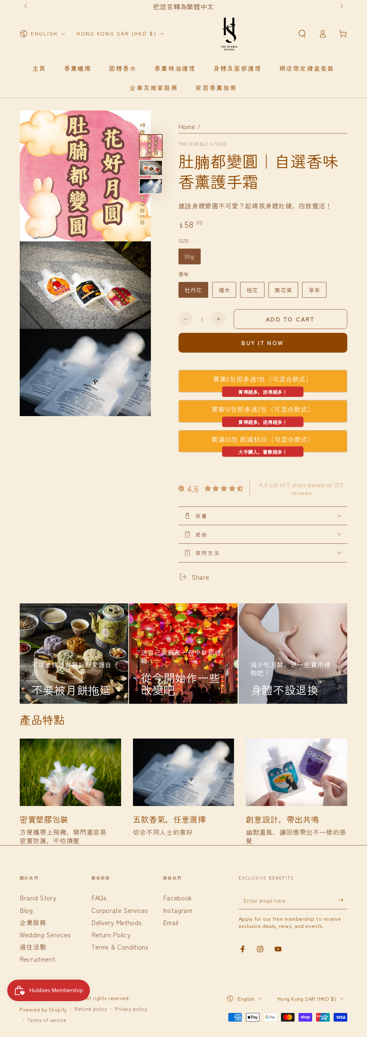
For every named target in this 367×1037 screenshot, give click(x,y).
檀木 (224, 290)
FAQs (99, 897)
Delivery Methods (116, 922)
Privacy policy (131, 1009)
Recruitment (37, 958)
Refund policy (91, 1009)
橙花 (252, 290)
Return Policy (110, 934)
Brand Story (38, 897)
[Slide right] (340, 6)
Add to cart (290, 319)
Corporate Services (119, 910)
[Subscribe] (342, 900)
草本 (314, 290)
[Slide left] (26, 6)
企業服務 (33, 922)
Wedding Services (45, 934)
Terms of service (47, 1020)
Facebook (177, 897)
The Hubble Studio (202, 144)
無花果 (283, 290)
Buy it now (263, 342)
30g (189, 256)
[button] (302, 33)
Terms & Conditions (120, 946)
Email (170, 922)
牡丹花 (193, 290)
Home (186, 126)
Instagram (177, 910)
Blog (26, 910)
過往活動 (33, 946)
